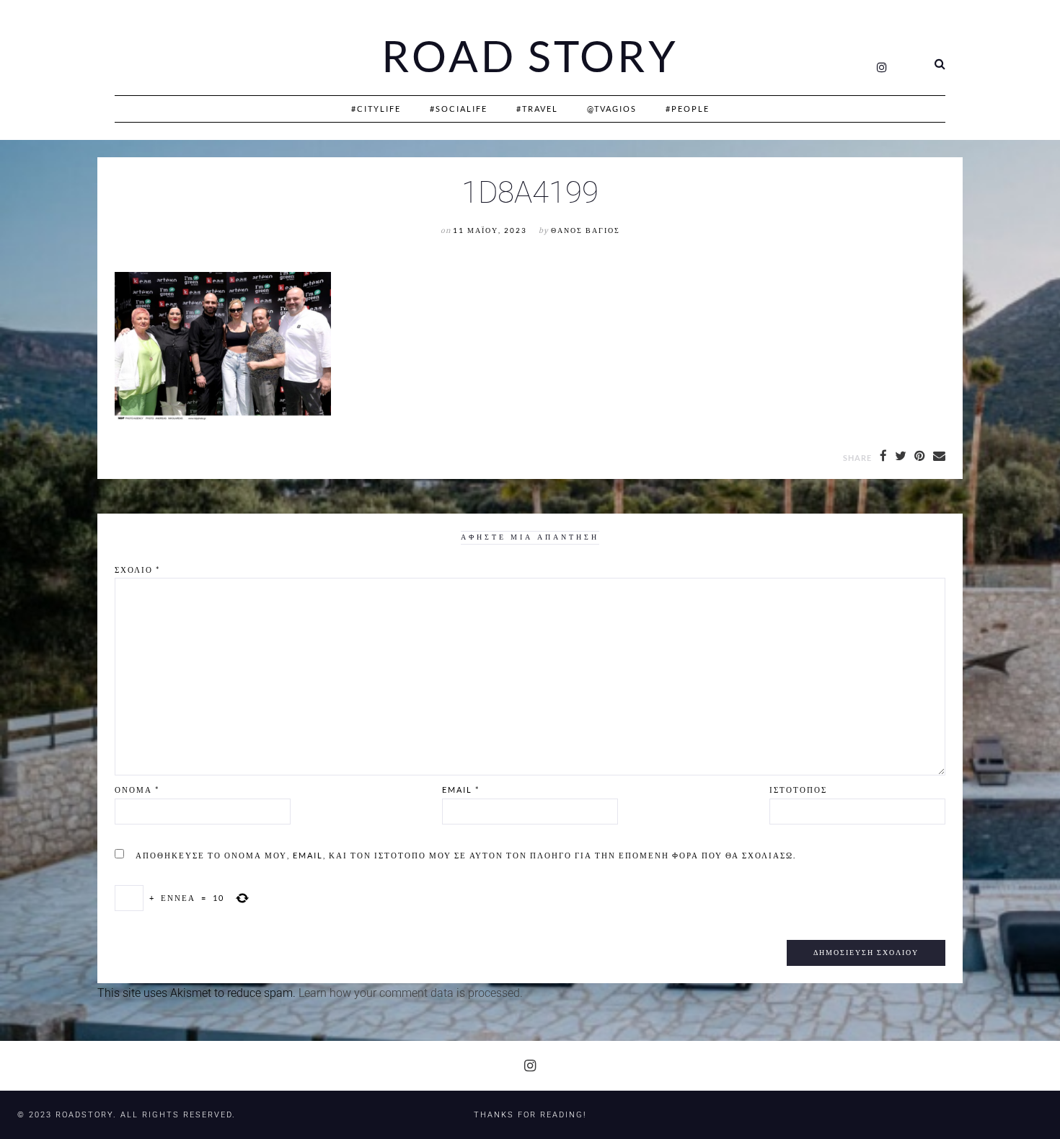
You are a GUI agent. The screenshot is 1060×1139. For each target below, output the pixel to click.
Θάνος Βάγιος (585, 230)
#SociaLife (458, 108)
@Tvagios (612, 108)
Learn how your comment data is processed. (411, 993)
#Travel (537, 108)
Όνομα (137, 789)
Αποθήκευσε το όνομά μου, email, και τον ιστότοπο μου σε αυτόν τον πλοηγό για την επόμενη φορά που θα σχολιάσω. (466, 855)
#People (688, 108)
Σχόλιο (137, 569)
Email (461, 789)
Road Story (530, 56)
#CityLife (376, 108)
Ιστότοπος (798, 789)
